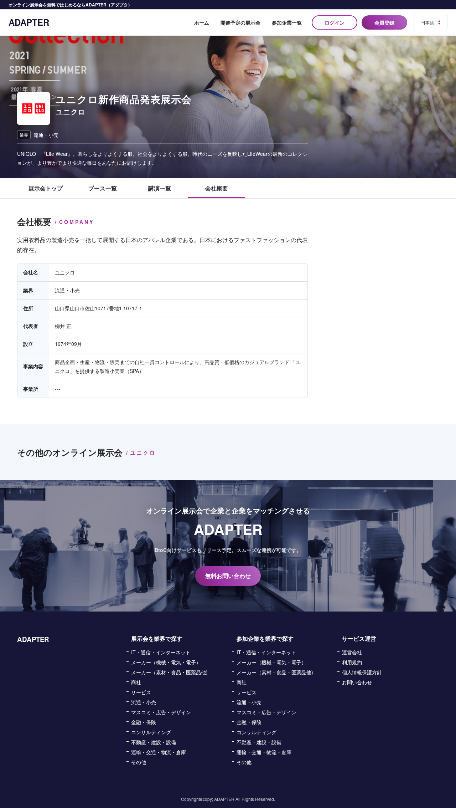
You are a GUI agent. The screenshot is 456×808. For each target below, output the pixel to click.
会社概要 (216, 188)
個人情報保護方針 (362, 672)
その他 (138, 762)
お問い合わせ (357, 682)
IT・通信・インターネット (161, 652)
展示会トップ (45, 188)
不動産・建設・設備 (153, 742)
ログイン (334, 22)
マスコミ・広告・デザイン (161, 712)
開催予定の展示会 (240, 22)
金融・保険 (143, 722)
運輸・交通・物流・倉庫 (158, 752)
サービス (141, 692)
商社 (136, 682)
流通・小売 (143, 702)
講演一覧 (159, 188)
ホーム (201, 22)
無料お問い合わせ (228, 576)
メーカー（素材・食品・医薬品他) (169, 672)
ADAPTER (29, 22)
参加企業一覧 (287, 22)
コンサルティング (151, 732)
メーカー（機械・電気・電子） (166, 662)
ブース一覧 (102, 188)
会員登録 (384, 22)
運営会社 (352, 652)
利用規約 (352, 662)
